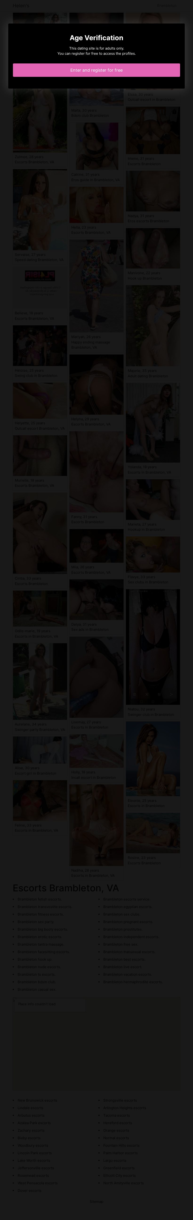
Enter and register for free (96, 70)
